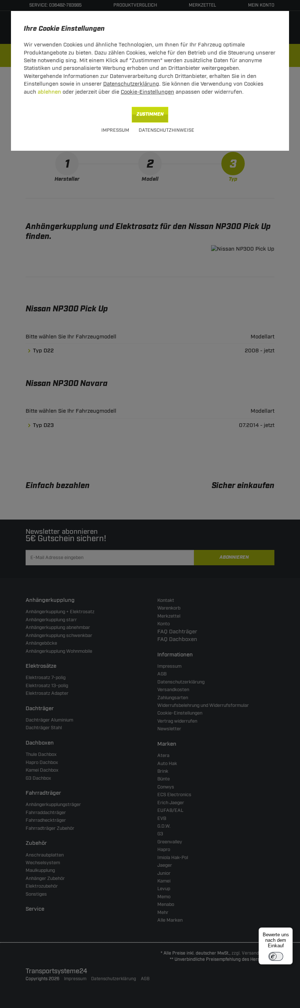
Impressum (115, 130)
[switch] (276, 956)
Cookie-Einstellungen (147, 92)
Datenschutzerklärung (131, 83)
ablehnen (49, 92)
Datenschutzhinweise (166, 130)
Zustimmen (150, 114)
